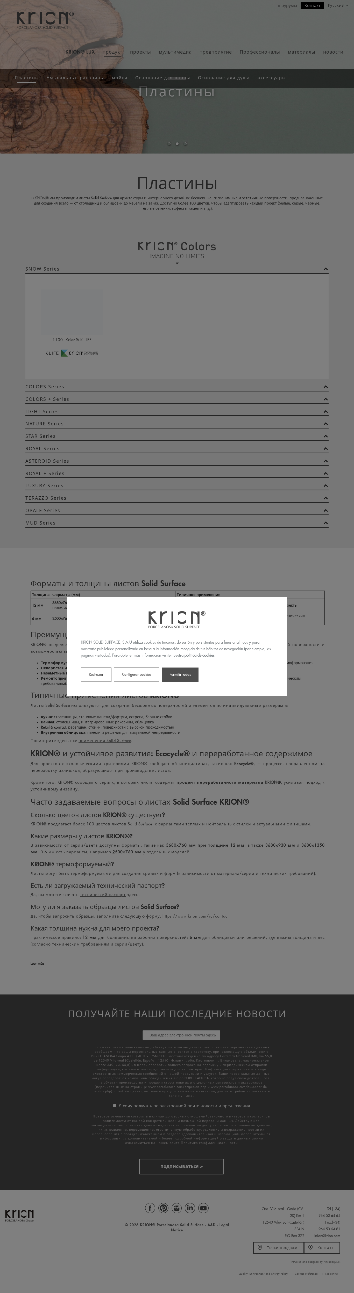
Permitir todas (180, 675)
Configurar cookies (136, 675)
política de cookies (200, 655)
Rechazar (96, 675)
